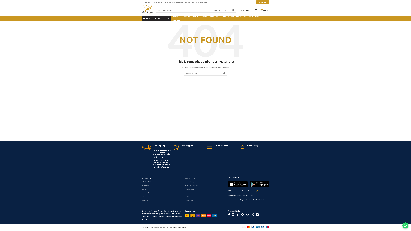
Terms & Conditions (191, 185)
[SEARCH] (233, 10)
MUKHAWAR (146, 185)
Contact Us (189, 200)
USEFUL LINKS (190, 178)
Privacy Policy (189, 182)
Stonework (145, 193)
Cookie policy (189, 189)
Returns (187, 193)
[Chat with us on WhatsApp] (405, 225)
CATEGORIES (146, 178)
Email (230, 195)
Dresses (144, 189)
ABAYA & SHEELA (148, 182)
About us (188, 196)
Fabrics (144, 196)
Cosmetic (145, 200)
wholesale (263, 2)
